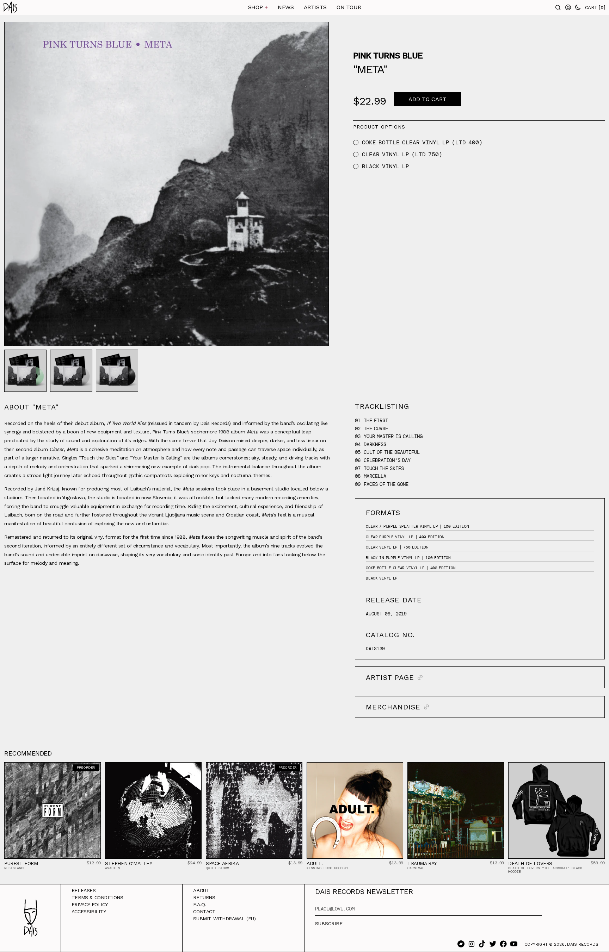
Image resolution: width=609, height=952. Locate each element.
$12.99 (94, 863)
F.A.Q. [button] (199, 904)
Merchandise (393, 707)
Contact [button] (204, 911)
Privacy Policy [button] (90, 904)
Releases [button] (84, 890)
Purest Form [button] (21, 863)
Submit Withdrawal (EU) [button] (224, 918)
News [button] (286, 7)
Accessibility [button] (89, 911)
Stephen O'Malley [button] (128, 863)
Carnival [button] (415, 868)
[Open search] (558, 7)
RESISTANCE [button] (14, 868)
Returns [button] (204, 897)
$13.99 (295, 863)
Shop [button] (258, 7)
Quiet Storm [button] (217, 868)
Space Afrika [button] (222, 863)
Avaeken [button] (112, 868)
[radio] (355, 142)
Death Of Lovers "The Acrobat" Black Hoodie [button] (545, 870)
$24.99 (194, 863)
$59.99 (598, 863)
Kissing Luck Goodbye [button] (328, 868)
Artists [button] (315, 7)
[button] (47, 7)
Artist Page (390, 677)
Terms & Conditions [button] (97, 897)
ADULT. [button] (315, 863)
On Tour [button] (349, 7)
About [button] (201, 890)
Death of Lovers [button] (530, 863)
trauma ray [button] (422, 863)
